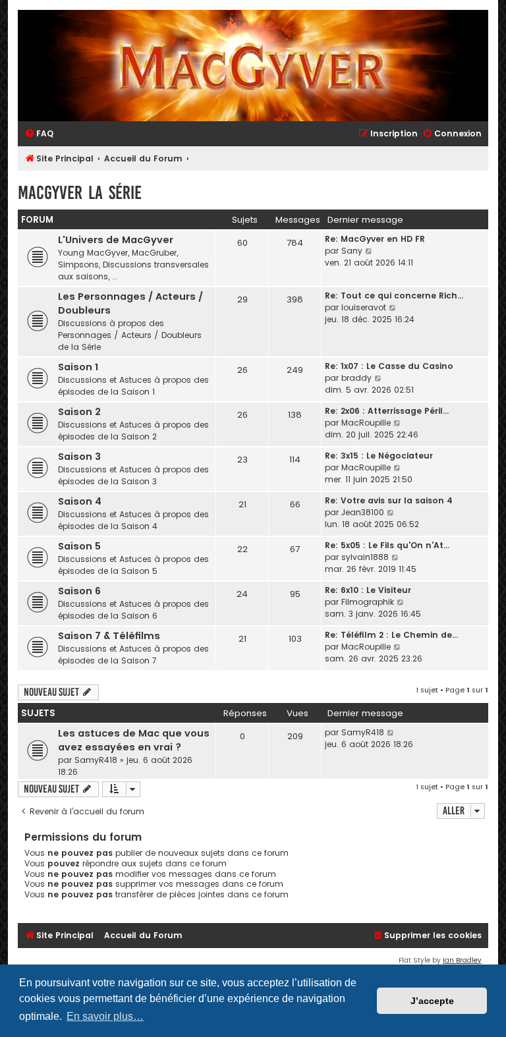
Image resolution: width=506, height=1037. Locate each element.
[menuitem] (38, 134)
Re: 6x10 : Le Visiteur (368, 590)
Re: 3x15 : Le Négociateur (379, 455)
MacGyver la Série (80, 192)
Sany (351, 250)
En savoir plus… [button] (105, 1016)
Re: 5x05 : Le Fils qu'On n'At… (387, 545)
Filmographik (367, 601)
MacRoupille (366, 422)
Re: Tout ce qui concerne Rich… (394, 295)
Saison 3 (79, 456)
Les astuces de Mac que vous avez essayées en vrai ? (134, 740)
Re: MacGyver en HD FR (375, 238)
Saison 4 (79, 501)
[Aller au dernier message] (391, 733)
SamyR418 (95, 760)
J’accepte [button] (432, 1000)
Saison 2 (79, 411)
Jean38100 (362, 512)
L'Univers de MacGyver (115, 239)
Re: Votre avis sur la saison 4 (389, 500)
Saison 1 (78, 367)
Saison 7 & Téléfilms (109, 635)
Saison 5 (79, 546)
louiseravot (363, 307)
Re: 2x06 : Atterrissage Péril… (387, 410)
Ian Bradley (462, 960)
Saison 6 (79, 591)
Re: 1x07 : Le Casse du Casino (389, 366)
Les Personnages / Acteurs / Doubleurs (130, 303)
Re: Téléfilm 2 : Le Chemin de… (391, 634)
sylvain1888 (365, 557)
